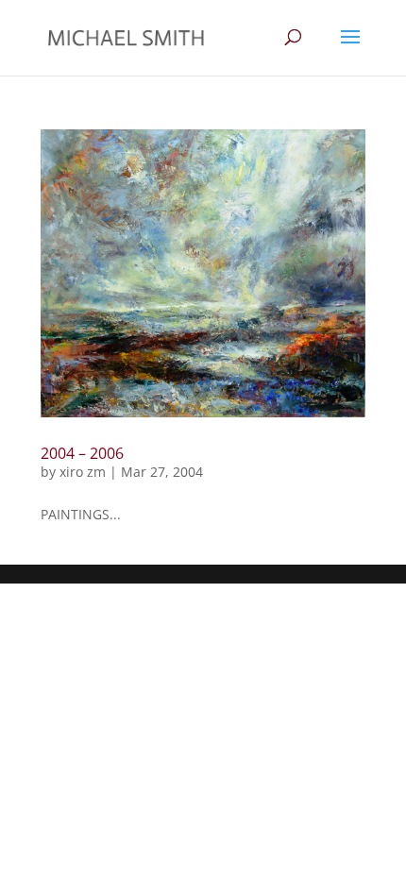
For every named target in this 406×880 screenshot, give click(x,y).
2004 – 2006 (82, 453)
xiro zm (82, 472)
